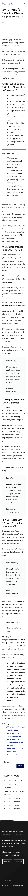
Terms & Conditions (17, 885)
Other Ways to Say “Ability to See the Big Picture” (15, 742)
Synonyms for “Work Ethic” (13, 780)
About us (7, 862)
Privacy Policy (6, 885)
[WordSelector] (7, 4)
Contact (19, 862)
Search (6, 762)
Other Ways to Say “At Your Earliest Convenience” (15, 752)
